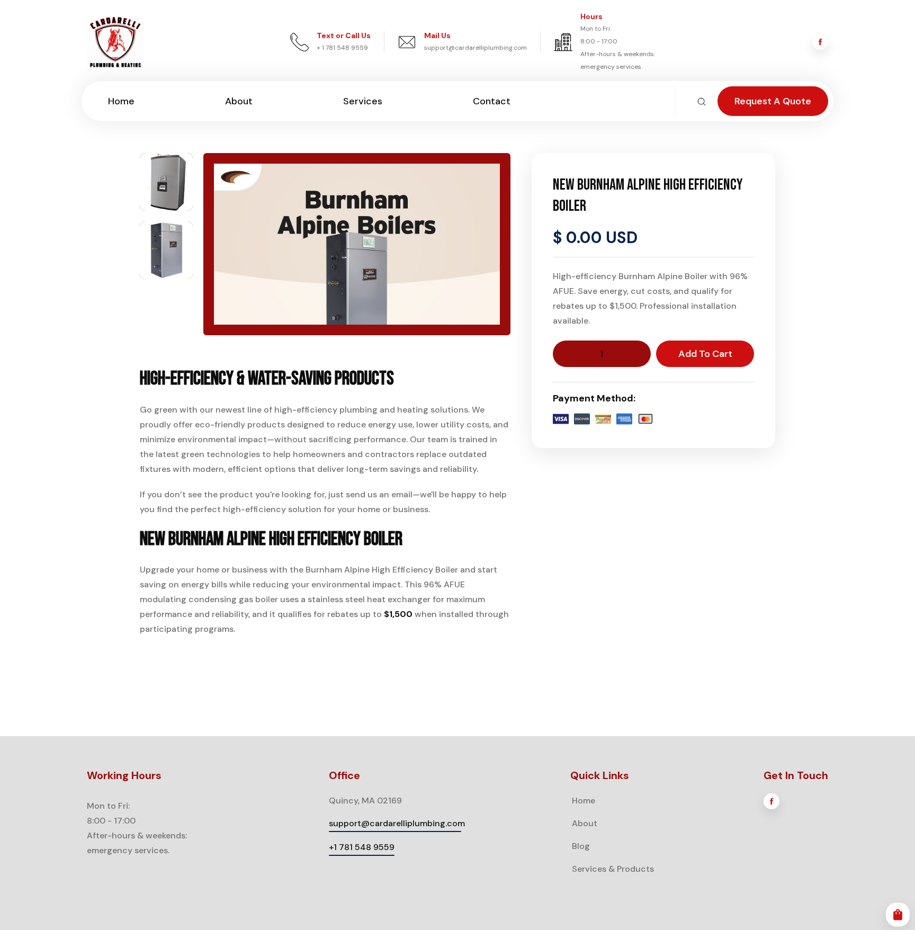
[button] (898, 915)
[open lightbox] (166, 182)
